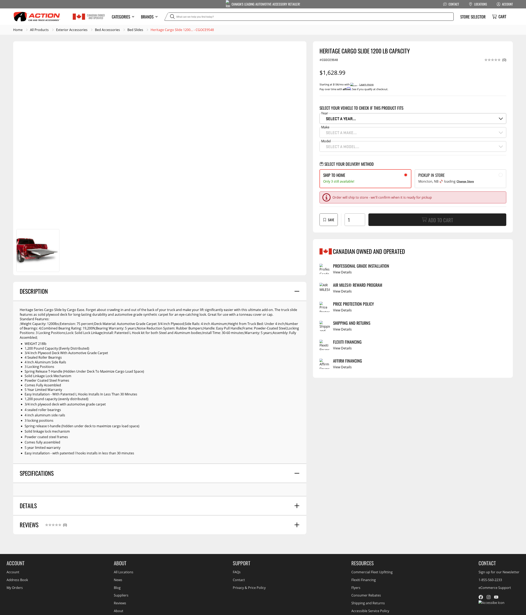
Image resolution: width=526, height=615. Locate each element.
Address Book (17, 580)
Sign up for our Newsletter (499, 572)
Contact (239, 580)
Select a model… (342, 146)
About (118, 611)
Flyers (355, 587)
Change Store (465, 181)
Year (324, 113)
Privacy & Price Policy (249, 587)
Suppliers (121, 595)
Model (326, 141)
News (118, 580)
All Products (39, 29)
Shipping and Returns (368, 603)
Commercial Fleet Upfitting (372, 572)
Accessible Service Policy (370, 611)
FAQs (237, 572)
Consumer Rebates (366, 595)
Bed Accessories (107, 29)
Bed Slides (135, 29)
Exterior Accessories (72, 29)
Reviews (120, 603)
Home (18, 29)
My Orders (15, 587)
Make (325, 127)
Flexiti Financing (363, 580)
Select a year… (341, 118)
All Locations (123, 572)
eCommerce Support (495, 587)
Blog (117, 587)
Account (13, 572)
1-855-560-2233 (490, 580)
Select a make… (341, 132)
